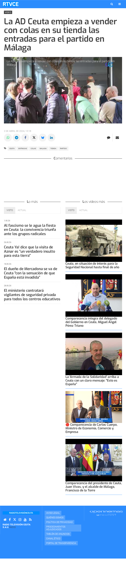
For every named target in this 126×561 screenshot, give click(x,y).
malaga (43, 148)
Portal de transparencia (61, 543)
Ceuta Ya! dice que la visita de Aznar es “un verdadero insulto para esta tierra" (29, 251)
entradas (22, 148)
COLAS (33, 148)
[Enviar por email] (117, 138)
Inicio (12, 527)
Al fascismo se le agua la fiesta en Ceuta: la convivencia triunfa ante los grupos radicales (30, 229)
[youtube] (25, 520)
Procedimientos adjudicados (55, 528)
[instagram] (20, 520)
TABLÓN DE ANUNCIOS (58, 534)
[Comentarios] (108, 138)
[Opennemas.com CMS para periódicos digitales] (106, 513)
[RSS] (30, 520)
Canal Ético (53, 538)
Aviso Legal (53, 513)
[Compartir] (8, 138)
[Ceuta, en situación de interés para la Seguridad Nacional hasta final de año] (93, 241)
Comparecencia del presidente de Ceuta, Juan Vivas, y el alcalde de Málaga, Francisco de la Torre (93, 486)
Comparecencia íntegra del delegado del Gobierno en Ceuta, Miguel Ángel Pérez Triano (91, 322)
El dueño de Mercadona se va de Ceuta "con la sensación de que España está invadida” (30, 273)
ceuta (12, 148)
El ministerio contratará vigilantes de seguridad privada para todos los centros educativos (32, 294)
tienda (53, 148)
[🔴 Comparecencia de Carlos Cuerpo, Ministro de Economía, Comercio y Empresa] (93, 407)
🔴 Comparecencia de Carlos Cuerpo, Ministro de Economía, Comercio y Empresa (91, 428)
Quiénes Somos (54, 517)
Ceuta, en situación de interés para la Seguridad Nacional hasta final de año (92, 265)
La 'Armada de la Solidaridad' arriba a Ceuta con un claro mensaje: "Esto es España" (92, 380)
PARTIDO (63, 148)
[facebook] (10, 520)
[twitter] (14, 520)
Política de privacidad (59, 522)
